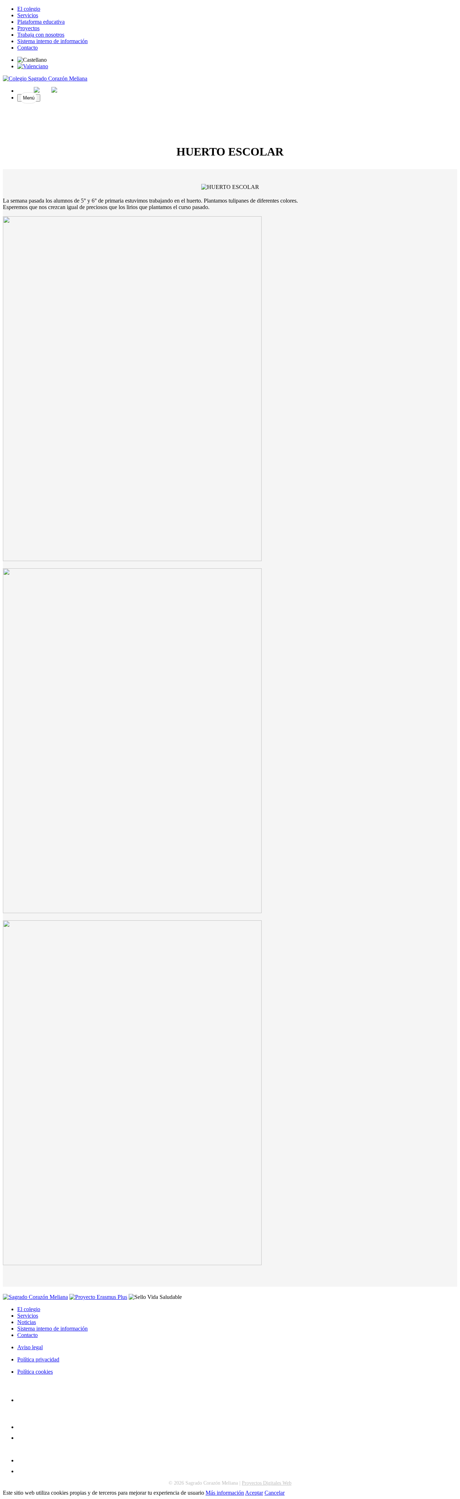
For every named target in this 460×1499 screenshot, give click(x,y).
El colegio (28, 9)
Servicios (27, 15)
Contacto (27, 48)
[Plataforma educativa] (20, 1471)
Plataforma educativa (41, 22)
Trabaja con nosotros (40, 35)
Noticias (26, 1322)
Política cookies (35, 1372)
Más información (225, 1493)
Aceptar (254, 1493)
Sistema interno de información (52, 41)
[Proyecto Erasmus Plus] (98, 1297)
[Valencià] (32, 66)
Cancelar (274, 1493)
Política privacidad (38, 1359)
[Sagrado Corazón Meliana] (45, 78)
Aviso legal (30, 1347)
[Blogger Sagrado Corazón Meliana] (20, 1438)
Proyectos (28, 28)
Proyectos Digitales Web (266, 1483)
